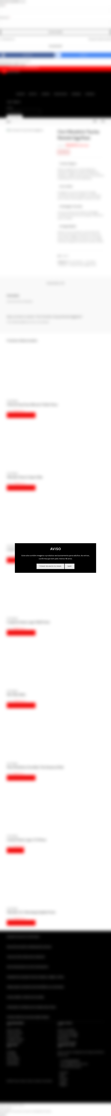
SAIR (70, 566)
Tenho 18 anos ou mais (50, 566)
